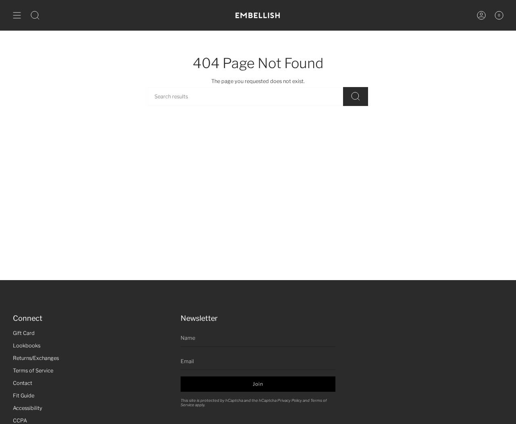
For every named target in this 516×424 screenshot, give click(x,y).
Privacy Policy (289, 400)
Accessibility (27, 408)
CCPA (20, 421)
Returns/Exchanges (36, 358)
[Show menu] (17, 15)
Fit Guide (23, 396)
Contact (22, 383)
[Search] (355, 96)
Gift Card (24, 333)
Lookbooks (26, 346)
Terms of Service (33, 371)
